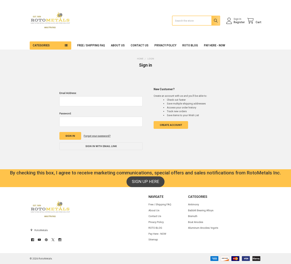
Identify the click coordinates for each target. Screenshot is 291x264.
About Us (118, 45)
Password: (65, 113)
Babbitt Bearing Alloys (200, 210)
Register (239, 22)
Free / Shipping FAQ (91, 45)
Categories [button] (41, 45)
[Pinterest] (46, 240)
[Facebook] (32, 240)
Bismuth (192, 216)
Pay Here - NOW (214, 45)
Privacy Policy (165, 45)
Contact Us (139, 45)
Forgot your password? (97, 135)
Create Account (171, 124)
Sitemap (153, 239)
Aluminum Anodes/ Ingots (203, 227)
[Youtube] (39, 240)
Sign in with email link (101, 146)
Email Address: (68, 93)
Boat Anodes (195, 222)
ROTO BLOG (190, 45)
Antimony (193, 204)
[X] (53, 240)
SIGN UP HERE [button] (145, 181)
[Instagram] (60, 240)
